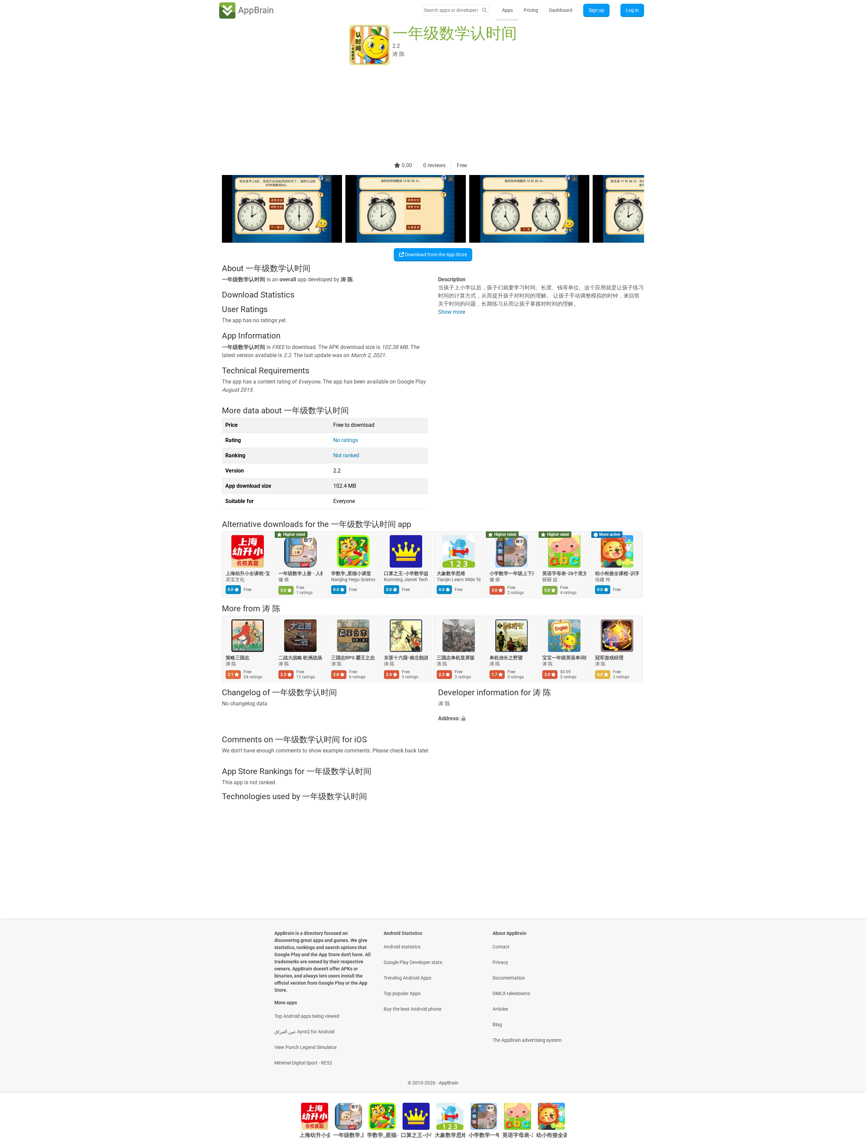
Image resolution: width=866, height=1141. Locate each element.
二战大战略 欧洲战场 (300, 657)
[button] (541, 719)
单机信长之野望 (506, 657)
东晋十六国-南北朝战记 (406, 657)
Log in (632, 10)
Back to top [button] (849, 1079)
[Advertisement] (425, 114)
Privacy (500, 962)
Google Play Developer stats (413, 962)
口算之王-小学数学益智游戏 (406, 573)
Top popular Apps (402, 993)
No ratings (345, 440)
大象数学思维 (451, 573)
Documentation (509, 978)
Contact (501, 946)
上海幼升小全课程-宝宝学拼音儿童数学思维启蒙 (248, 573)
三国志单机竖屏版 (456, 657)
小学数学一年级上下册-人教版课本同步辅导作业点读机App (511, 573)
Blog (497, 1024)
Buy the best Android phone (412, 1009)
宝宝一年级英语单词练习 (564, 657)
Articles (500, 1009)
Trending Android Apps (407, 978)
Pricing (531, 10)
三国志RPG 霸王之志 (353, 657)
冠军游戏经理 (609, 657)
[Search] (484, 10)
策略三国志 (237, 657)
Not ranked (346, 455)
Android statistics (402, 946)
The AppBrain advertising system (527, 1040)
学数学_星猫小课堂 (351, 573)
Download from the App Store (435, 254)
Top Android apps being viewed (306, 1016)
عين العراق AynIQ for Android (304, 1031)
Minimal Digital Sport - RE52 (303, 1063)
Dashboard (560, 10)
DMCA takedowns (511, 993)
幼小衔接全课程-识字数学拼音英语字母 (617, 573)
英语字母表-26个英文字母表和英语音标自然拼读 (564, 573)
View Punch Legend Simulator (305, 1047)
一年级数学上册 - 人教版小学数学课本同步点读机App (300, 573)
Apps (507, 10)
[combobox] (451, 10)
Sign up (596, 10)
